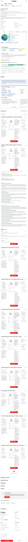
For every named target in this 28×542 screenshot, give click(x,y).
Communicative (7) (4, 90)
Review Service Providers (4, 525)
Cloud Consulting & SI (12, 37)
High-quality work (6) (4, 92)
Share (26, 145)
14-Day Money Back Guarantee (4, 527)
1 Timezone (3, 29)
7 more (4, 73)
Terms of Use (2, 537)
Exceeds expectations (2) (9, 95)
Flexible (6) (9, 90)
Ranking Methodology (17, 518)
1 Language (17, 27)
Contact (19, 540)
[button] (12, 114)
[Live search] (26, 1)
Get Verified (16, 525)
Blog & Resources (3, 528)
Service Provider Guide (17, 530)
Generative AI (11, 39)
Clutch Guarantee (17, 527)
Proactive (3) (3, 95)
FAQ (15, 520)
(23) (23, 92)
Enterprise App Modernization (13, 38)
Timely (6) (9, 92)
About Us (16, 513)
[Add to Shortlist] (26, 541)
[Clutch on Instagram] (4, 519)
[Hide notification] (26, 80)
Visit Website (7, 540)
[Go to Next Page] (16, 471)
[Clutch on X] (2, 519)
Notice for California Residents (4, 536)
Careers (16, 515)
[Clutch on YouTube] (5, 519)
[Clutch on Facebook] (1, 519)
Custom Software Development (13, 35)
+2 (21, 25)
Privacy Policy (2, 533)
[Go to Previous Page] (11, 471)
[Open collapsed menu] (2, 1)
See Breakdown (21, 93)
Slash (6, 3)
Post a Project (2, 530)
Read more (2, 19)
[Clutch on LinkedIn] (7, 519)
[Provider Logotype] (2, 5)
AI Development (11, 36)
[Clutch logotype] (14, 1)
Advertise (16, 528)
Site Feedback (2, 516)
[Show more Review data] (14, 141)
